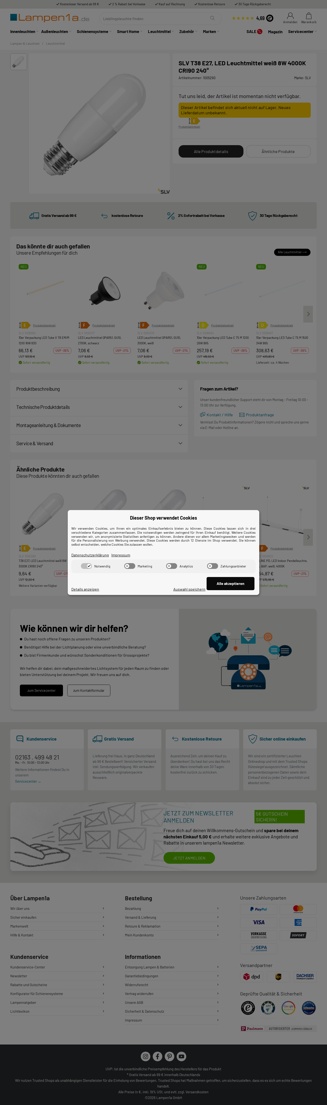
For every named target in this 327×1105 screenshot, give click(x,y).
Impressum (120, 555)
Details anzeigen (85, 589)
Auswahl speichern (189, 589)
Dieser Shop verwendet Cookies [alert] (163, 518)
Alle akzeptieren (230, 583)
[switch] (86, 566)
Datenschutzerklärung (90, 555)
